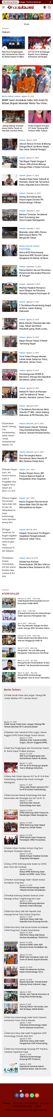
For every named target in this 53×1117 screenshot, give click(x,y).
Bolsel (10, 96)
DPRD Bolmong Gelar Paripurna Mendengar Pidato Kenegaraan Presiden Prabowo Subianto (34, 813)
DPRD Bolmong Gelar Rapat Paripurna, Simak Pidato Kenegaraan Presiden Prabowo (34, 826)
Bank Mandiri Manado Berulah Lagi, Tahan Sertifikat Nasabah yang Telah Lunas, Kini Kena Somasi (34, 327)
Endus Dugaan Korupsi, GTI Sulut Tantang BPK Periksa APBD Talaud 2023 (38, 128)
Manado (30, 423)
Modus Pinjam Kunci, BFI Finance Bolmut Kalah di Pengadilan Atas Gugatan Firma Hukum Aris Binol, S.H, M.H (33, 479)
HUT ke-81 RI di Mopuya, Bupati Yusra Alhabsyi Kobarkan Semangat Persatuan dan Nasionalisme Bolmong (39, 54)
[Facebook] (17, 1095)
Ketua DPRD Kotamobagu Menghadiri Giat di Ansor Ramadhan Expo (34, 676)
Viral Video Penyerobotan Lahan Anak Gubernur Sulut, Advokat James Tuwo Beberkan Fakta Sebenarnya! (34, 360)
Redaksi (6, 1103)
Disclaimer (45, 1103)
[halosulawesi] (20, 7)
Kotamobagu (24, 249)
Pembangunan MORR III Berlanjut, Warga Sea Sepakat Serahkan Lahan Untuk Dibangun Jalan (35, 378)
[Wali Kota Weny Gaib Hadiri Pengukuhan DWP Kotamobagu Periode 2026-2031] (26, 1035)
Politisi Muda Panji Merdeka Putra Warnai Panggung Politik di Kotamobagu (33, 639)
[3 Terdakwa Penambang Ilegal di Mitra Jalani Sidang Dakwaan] (9, 307)
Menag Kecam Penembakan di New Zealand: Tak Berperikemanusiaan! (34, 664)
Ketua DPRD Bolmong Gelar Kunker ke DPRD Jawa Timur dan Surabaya (33, 872)
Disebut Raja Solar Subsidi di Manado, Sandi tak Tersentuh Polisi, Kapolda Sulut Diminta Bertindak (34, 183)
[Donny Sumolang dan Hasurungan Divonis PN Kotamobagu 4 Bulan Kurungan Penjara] (9, 198)
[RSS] (37, 1095)
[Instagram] (27, 1095)
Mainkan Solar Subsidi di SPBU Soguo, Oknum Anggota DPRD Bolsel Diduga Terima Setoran (33, 741)
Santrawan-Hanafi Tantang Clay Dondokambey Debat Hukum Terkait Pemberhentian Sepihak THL (35, 431)
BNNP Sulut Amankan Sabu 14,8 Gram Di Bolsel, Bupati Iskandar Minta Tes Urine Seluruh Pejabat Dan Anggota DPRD (25, 103)
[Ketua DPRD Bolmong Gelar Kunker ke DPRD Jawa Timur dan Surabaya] (26, 865)
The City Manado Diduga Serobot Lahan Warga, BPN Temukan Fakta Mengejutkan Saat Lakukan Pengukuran (33, 626)
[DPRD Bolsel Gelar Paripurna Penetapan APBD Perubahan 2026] (11, 839)
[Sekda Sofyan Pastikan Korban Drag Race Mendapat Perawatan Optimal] (26, 850)
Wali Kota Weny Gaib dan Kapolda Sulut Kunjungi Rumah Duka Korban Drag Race (34, 920)
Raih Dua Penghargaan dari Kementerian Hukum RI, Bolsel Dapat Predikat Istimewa (13, 54)
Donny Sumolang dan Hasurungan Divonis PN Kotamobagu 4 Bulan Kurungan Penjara (31, 200)
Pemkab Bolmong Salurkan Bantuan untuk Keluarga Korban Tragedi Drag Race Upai (34, 904)
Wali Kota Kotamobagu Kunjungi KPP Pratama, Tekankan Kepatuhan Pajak (32, 1057)
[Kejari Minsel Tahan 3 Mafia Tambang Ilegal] (9, 341)
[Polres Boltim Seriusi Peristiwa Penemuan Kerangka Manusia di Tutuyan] (9, 272)
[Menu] (4, 7)
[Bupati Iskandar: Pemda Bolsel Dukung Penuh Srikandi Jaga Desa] (11, 984)
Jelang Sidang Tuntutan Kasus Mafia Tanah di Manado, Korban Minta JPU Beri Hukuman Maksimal (12, 128)
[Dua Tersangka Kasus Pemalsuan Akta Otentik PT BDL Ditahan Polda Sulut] (9, 457)
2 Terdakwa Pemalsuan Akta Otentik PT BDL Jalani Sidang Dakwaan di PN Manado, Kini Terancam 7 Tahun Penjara (34, 413)
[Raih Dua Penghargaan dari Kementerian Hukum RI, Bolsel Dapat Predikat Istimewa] (13, 42)
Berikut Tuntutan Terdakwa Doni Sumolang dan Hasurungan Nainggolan (33, 217)
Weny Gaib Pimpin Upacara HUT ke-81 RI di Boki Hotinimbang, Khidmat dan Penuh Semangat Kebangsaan (34, 788)
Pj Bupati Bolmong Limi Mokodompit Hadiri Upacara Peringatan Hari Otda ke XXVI (34, 614)
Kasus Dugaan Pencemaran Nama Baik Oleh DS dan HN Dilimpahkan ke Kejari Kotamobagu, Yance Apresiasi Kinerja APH (35, 507)
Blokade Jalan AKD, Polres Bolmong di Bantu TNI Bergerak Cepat (32, 235)
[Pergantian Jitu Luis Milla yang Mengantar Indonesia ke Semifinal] (9, 652)
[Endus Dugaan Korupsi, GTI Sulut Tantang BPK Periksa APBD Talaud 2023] (39, 116)
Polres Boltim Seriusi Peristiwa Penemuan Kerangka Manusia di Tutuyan (35, 273)
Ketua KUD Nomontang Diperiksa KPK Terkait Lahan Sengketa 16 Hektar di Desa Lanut (33, 256)
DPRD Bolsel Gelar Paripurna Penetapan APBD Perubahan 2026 (33, 838)
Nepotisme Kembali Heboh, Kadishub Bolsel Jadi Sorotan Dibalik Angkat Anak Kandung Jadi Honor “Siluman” (33, 1067)
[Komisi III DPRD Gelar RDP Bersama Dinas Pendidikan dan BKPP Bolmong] (11, 947)
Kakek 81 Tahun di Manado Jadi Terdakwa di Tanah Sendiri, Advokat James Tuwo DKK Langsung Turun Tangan (34, 395)
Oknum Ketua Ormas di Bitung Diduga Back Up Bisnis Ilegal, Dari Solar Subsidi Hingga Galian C (35, 148)
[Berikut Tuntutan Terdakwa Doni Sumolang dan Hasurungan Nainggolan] (9, 216)
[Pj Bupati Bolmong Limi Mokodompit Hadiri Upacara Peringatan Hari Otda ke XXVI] (9, 615)
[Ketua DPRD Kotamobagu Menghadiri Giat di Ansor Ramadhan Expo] (9, 677)
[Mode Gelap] (44, 7)
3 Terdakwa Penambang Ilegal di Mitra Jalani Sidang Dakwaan (35, 308)
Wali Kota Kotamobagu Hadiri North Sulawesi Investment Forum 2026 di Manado (33, 1026)
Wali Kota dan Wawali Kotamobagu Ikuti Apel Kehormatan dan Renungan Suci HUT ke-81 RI (34, 804)
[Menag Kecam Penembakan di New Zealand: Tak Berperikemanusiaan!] (9, 665)
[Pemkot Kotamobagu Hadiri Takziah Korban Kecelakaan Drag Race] (26, 881)
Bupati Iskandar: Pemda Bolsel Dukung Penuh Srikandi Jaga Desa (33, 983)
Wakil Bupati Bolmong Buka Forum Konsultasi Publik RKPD (33, 602)
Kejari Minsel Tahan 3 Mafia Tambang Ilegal (33, 342)
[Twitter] (22, 1095)
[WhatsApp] (32, 1095)
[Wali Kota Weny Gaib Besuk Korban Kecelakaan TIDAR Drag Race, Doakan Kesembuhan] (26, 929)
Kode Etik (17, 1103)
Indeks (38, 1106)
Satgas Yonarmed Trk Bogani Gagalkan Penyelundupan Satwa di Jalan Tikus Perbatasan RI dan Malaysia (34, 537)
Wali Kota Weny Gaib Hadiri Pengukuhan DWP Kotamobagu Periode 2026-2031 (34, 1042)
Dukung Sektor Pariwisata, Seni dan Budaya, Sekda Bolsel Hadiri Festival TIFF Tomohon (34, 1007)
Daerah (29, 246)
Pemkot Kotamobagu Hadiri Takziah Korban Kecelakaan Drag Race (32, 888)
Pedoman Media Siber (22, 1106)
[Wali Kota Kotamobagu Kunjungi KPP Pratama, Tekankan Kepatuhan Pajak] (26, 1050)
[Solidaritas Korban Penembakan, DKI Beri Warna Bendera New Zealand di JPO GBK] (9, 567)
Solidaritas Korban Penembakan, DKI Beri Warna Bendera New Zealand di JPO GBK (34, 565)
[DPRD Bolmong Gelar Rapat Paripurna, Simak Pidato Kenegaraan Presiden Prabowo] (11, 827)
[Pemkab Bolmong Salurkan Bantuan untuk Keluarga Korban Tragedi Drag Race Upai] (26, 897)
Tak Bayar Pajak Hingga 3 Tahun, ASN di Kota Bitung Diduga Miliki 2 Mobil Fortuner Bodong (34, 165)
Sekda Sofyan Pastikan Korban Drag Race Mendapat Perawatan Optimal (34, 857)
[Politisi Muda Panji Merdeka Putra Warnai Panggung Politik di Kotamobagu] (9, 640)
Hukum (17, 96)
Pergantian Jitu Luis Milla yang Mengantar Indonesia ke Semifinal (33, 651)
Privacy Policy (31, 1103)
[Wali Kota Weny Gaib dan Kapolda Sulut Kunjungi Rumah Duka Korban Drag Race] (26, 913)
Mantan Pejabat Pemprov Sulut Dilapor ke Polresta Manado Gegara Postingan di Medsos (34, 292)
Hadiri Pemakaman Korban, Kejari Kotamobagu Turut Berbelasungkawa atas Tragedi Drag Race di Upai (34, 970)
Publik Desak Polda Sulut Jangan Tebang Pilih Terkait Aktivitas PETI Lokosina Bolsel (24, 725)
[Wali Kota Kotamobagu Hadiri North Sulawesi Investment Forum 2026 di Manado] (26, 1019)
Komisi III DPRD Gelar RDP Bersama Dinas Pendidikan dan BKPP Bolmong (34, 945)
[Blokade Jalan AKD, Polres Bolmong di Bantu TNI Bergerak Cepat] (9, 234)
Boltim (22, 246)
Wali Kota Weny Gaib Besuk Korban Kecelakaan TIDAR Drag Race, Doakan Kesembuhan (34, 936)
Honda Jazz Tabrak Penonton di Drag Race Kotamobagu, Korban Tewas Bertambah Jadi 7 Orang (34, 995)
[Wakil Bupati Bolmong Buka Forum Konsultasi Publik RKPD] (9, 603)
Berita (4, 96)
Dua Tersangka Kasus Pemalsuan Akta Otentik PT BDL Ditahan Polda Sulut (33, 458)
